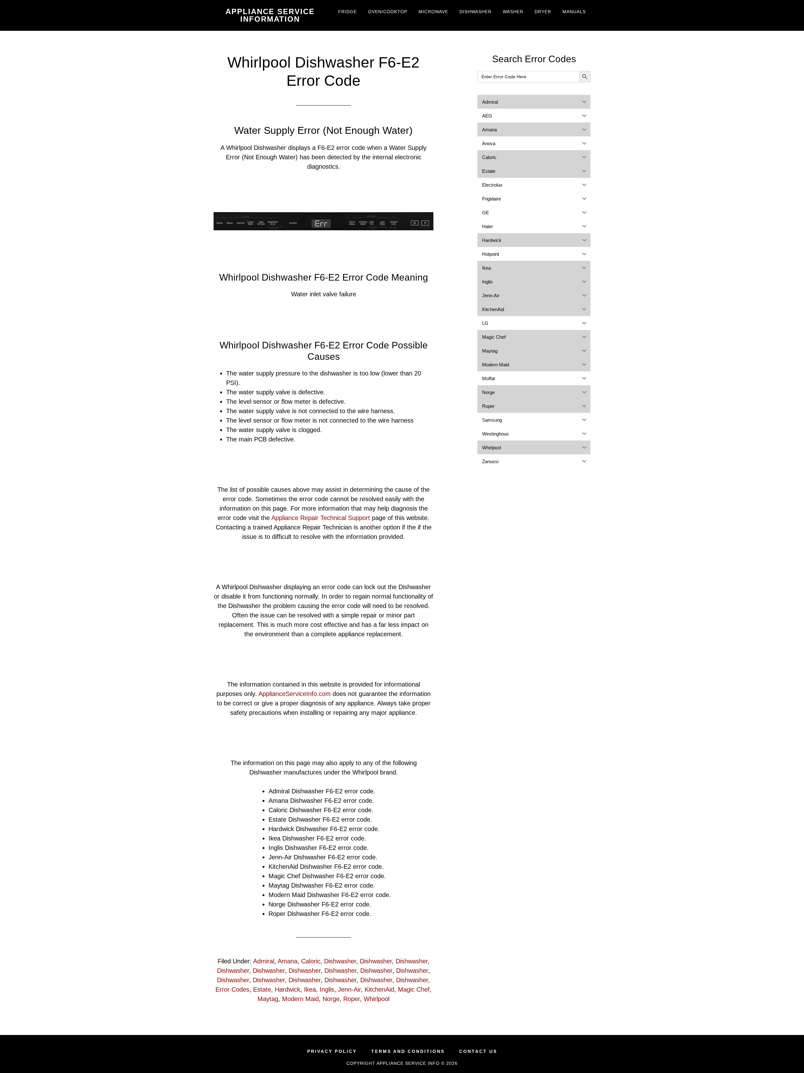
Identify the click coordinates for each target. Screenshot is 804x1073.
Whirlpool (376, 998)
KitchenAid (379, 989)
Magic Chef (414, 989)
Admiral (263, 961)
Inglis (327, 989)
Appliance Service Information (270, 15)
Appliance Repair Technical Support (320, 517)
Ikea (310, 989)
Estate (262, 989)
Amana (287, 961)
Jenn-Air (349, 989)
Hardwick (287, 989)
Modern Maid (300, 998)
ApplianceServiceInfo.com (294, 693)
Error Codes (232, 989)
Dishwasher (340, 961)
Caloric (310, 961)
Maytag (268, 998)
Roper (351, 998)
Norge (331, 998)
